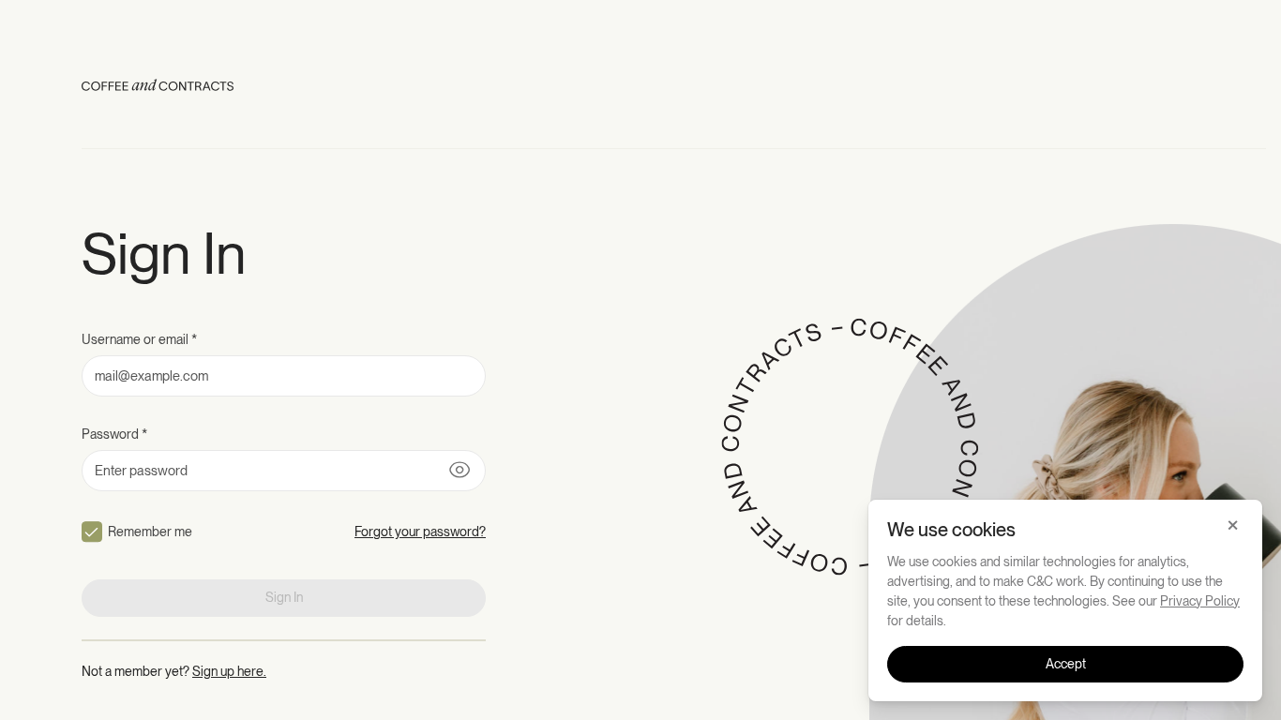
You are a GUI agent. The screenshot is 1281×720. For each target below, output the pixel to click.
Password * (114, 434)
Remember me (150, 531)
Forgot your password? (420, 531)
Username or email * (139, 339)
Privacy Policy (1200, 600)
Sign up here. (229, 671)
